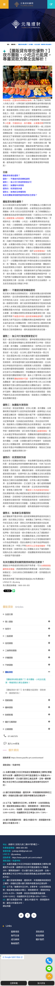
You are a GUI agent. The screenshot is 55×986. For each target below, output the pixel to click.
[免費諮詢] (51, 4)
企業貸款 (9, 729)
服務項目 (15, 932)
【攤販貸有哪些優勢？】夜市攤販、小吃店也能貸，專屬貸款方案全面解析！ (35, 44)
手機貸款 (9, 658)
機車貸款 (9, 707)
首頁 (8, 44)
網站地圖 (6, 906)
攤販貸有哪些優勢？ (11, 175)
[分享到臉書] (27, 915)
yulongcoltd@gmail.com (22, 851)
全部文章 (9, 614)
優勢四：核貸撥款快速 (12, 188)
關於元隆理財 (11, 722)
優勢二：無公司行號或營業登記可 (17, 182)
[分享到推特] (21, 915)
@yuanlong (16, 854)
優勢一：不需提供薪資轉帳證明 (16, 179)
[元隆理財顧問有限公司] (27, 4)
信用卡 (8, 629)
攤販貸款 (13, 44)
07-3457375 (13, 736)
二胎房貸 (9, 636)
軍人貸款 (9, 622)
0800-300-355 (22, 848)
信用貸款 (9, 643)
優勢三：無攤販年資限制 (13, 185)
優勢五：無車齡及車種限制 (14, 192)
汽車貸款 (9, 665)
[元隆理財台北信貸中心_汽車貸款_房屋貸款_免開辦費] (27, 25)
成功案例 (15, 939)
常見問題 (40, 936)
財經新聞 (9, 715)
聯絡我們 (15, 943)
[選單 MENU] (4, 4)
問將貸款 (9, 700)
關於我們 (40, 939)
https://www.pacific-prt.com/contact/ (27, 758)
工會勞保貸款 (11, 650)
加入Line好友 (13, 744)
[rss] (33, 915)
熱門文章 (15, 936)
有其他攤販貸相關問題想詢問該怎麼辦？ (20, 195)
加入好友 (41, 983)
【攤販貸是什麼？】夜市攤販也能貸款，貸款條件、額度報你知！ (25, 691)
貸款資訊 (40, 932)
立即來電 (14, 983)
